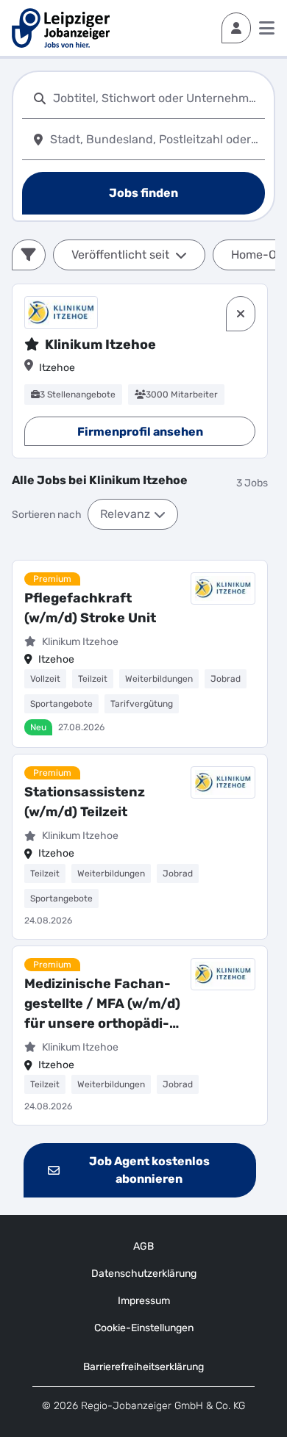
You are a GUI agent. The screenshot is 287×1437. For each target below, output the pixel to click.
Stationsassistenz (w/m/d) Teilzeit (84, 802)
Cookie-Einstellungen (144, 1328)
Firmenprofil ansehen (140, 432)
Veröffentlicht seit (120, 255)
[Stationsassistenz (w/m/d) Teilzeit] (140, 846)
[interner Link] (61, 28)
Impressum (144, 1300)
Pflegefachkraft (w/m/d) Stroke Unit (90, 608)
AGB (143, 1246)
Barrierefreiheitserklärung (143, 1367)
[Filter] (29, 255)
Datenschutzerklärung (143, 1273)
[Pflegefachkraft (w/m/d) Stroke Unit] (140, 654)
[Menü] (266, 28)
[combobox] (156, 98)
